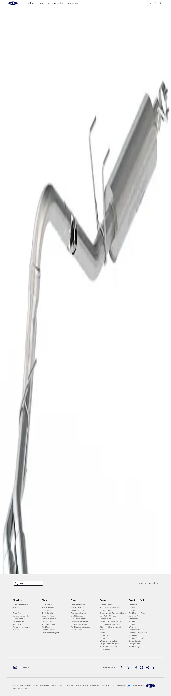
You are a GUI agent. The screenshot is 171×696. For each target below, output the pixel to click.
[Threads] (147, 667)
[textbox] (28, 583)
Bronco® (142, 583)
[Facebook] (122, 667)
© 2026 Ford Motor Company (22, 685)
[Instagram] (141, 667)
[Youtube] (135, 667)
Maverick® (153, 583)
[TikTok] (153, 667)
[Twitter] (128, 667)
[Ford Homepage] (150, 686)
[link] (35, 685)
